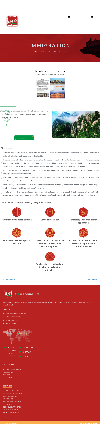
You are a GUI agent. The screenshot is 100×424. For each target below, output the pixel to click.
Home (36, 51)
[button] (69, 17)
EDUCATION (7, 404)
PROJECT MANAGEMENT (11, 412)
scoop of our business (12, 369)
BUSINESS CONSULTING (11, 391)
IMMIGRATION (8, 399)
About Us (6, 375)
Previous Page (9, 279)
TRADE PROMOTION (10, 396)
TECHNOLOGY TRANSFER (12, 407)
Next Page (92, 279)
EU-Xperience (8, 372)
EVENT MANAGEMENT (11, 410)
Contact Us (7, 377)
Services (46, 51)
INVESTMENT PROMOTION (12, 393)
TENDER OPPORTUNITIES (12, 401)
